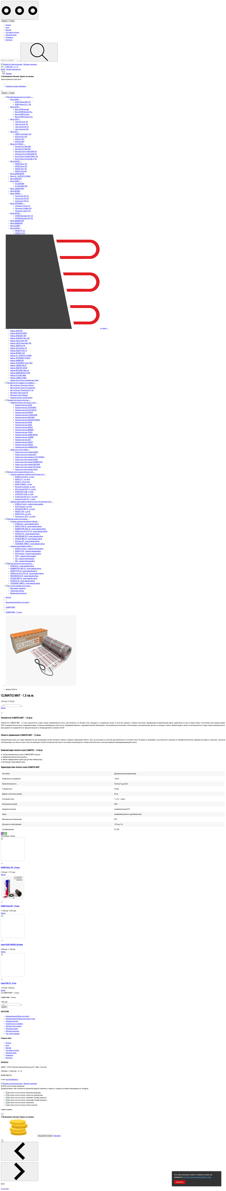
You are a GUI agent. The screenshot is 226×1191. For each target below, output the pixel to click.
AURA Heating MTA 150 (23, 102)
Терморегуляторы (12, 1021)
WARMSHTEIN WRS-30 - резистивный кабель (30, 529)
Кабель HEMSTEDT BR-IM (18, 368)
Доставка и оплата (12, 32)
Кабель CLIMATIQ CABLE (18, 378)
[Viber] (2, 833)
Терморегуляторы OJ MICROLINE (26, 415)
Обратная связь (11, 35)
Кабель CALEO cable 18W (18, 341)
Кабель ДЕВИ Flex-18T (17, 346)
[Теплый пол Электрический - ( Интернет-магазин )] (19, 64)
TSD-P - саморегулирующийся (25, 556)
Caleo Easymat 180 (21, 124)
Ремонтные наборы (17, 591)
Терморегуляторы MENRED (24, 430)
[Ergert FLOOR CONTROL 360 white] (12, 937)
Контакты (9, 40)
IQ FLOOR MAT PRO (21, 186)
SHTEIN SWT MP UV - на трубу (25, 509)
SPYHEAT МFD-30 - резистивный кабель (28, 539)
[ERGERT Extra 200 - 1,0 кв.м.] (12, 899)
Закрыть (5, 21)
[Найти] (39, 52)
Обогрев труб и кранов (13, 1026)
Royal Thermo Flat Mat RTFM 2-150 (26, 156)
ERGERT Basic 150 (21, 164)
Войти (3, 69)
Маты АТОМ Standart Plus (23, 112)
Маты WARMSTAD (16, 223)
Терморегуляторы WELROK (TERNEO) (27, 420)
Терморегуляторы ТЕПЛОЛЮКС (25, 408)
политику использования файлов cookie (197, 1177)
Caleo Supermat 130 (22, 127)
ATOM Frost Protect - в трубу (24, 477)
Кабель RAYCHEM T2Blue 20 (19, 370)
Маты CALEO (14, 119)
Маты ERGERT (15, 161)
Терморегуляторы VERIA (23, 422)
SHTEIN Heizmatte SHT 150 (24, 216)
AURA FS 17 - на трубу (22, 479)
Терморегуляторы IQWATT (24, 442)
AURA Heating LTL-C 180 (23, 104)
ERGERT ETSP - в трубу (22, 512)
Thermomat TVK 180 (22, 198)
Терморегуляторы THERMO (24, 437)
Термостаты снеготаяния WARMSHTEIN (28, 462)
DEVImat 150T (19, 139)
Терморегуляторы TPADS (23, 432)
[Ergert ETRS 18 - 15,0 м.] (12, 976)
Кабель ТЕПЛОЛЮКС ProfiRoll (20, 358)
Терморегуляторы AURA (23, 425)
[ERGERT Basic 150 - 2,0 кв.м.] (12, 860)
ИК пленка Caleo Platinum (19, 395)
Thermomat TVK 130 (22, 196)
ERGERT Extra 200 (21, 171)
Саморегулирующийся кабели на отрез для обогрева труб (30, 502)
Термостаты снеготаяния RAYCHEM (27, 464)
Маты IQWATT (15, 181)
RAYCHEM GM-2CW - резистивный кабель (29, 536)
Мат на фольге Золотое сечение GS (22, 388)
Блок (7, 27)
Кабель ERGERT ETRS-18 (18, 351)
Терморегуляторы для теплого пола (23, 403)
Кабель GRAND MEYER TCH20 (20, 373)
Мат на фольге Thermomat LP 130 (21, 390)
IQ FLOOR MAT (19, 184)
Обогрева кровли (12, 1029)
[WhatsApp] (5, 833)
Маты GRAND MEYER (17, 174)
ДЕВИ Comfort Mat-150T (23, 134)
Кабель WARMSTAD (17, 360)
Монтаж (8, 30)
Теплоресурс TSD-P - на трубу (25, 516)
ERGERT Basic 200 (21, 166)
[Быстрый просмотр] (2, 863)
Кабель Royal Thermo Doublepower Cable (24, 380)
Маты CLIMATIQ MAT (17, 189)
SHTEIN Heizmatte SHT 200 (24, 218)
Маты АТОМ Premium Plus (24, 117)
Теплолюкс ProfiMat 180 (23, 208)
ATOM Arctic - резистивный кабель (27, 524)
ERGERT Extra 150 (21, 169)
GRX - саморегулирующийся (25, 561)
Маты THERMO (15, 194)
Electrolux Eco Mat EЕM (23, 146)
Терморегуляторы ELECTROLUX (25, 410)
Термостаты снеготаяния (19, 450)
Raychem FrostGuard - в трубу (25, 487)
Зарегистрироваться (13, 69)
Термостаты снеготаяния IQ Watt (26, 460)
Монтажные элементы (18, 588)
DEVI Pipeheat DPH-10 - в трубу (25, 489)
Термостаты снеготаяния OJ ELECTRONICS (29, 457)
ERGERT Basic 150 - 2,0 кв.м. (10, 867)
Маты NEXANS (15, 191)
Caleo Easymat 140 (21, 122)
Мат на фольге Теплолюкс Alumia (22, 385)
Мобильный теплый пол (18, 593)
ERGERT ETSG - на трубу (23, 514)
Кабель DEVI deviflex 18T (18, 348)
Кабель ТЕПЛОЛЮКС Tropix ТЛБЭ (21, 363)
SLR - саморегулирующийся (24, 559)
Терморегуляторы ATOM (23, 405)
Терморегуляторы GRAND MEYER (26, 435)
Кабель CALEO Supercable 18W (20, 343)
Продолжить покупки (45, 1136)
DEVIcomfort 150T (21, 137)
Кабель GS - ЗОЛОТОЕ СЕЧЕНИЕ (21, 356)
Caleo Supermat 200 (22, 129)
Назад (12, 21)
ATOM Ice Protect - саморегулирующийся (29, 504)
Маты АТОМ (14, 107)
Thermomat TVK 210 (22, 201)
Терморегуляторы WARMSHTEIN (26, 447)
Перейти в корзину (12, 86)
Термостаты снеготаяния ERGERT (26, 452)
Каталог (8, 25)
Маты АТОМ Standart (22, 109)
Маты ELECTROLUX (16, 144)
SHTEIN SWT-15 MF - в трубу (24, 492)
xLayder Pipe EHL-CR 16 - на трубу (26, 497)
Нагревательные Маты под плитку (17, 1016)
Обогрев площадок (12, 1031)
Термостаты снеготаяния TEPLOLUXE (28, 467)
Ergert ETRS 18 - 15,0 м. (8, 983)
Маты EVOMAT (15, 226)
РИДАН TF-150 (20, 231)
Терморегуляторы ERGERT (24, 412)
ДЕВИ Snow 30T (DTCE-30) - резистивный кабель (27, 573)
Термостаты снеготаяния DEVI (25, 455)
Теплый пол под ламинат (14, 1024)
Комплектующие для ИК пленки (21, 398)
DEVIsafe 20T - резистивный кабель (27, 541)
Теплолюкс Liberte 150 (22, 211)
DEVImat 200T (19, 142)
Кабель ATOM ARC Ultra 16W (20, 338)
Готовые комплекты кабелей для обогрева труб (27, 474)
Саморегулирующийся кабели (21, 546)
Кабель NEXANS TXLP (17, 353)
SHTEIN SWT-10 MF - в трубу (24, 494)
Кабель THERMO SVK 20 (18, 365)
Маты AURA (14, 99)
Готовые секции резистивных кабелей (23, 521)
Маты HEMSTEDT (16, 179)
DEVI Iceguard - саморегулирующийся (28, 554)
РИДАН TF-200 (20, 233)
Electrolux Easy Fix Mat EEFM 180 (26, 154)
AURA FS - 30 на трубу (22, 482)
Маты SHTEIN (15, 213)
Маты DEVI (14, 132)
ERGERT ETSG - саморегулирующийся (28, 551)
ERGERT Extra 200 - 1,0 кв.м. (10, 906)
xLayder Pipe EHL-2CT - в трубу (25, 499)
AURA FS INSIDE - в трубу (23, 484)
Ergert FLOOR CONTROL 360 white (12, 945)
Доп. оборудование (13, 1034)
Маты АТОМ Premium (22, 114)
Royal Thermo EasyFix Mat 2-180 (26, 159)
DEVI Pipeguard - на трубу (23, 507)
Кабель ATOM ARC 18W (18, 336)
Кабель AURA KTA (16, 331)
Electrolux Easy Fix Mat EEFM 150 (26, 151)
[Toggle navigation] (19, 10)
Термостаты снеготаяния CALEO (26, 469)
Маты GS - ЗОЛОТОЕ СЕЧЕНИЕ (20, 176)
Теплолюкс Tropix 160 (22, 206)
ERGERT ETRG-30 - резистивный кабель (28, 526)
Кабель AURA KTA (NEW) (18, 333)
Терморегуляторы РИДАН (24, 445)
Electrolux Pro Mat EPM (22, 149)
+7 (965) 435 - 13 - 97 (11, 67)
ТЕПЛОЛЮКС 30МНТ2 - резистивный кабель (30, 544)
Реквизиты (9, 37)
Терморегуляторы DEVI (23, 440)
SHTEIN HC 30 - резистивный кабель (27, 534)
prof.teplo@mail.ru (12, 1079)
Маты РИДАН (15, 228)
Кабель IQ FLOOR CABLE (18, 375)
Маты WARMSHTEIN (17, 221)
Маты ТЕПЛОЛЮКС (16, 203)
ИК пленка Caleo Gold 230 (19, 393)
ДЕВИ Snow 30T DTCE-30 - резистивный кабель (31, 531)
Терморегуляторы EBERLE (24, 427)
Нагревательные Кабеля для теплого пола (20, 1019)
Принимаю (179, 1182)
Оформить (22, 86)
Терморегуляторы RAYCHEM (24, 417)
